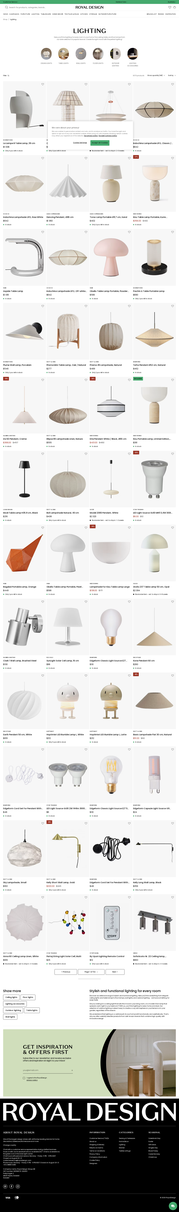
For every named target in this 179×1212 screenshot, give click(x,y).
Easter (150, 1141)
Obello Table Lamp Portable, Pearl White (64, 587)
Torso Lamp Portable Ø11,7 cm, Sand (108, 217)
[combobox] (172, 2)
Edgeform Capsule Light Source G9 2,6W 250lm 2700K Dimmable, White (151, 808)
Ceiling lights (46, 63)
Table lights (64, 63)
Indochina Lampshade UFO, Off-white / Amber (67, 291)
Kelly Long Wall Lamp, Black (147, 882)
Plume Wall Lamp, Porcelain (17, 365)
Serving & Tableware (127, 1138)
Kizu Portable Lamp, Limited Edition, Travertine (151, 439)
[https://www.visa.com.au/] (7, 1197)
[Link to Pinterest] (5, 1186)
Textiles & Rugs (125, 1151)
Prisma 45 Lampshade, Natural (106, 365)
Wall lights (81, 63)
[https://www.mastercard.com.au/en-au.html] (16, 1197)
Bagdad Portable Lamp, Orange (19, 587)
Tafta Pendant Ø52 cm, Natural (149, 365)
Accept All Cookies (100, 143)
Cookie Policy (95, 1160)
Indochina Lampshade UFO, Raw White (23, 217)
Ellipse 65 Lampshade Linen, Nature (65, 439)
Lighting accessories (132, 64)
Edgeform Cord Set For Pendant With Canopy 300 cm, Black (109, 882)
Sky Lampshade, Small (14, 882)
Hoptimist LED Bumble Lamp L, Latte (108, 735)
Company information (98, 1157)
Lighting (122, 1144)
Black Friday (153, 1151)
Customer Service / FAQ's (99, 1138)
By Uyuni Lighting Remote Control (107, 956)
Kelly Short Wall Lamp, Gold (61, 882)
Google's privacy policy (108, 136)
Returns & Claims (96, 1148)
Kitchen (122, 1148)
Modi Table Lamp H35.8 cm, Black (20, 513)
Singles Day (153, 1148)
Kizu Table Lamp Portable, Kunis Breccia (149, 217)
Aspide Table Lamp (13, 291)
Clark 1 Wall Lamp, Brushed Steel (19, 661)
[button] (172, 2)
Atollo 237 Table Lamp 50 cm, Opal (151, 587)
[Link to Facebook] (11, 1186)
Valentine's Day (154, 1138)
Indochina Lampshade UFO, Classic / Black (152, 143)
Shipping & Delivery (97, 1144)
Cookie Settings (80, 143)
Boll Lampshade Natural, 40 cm (63, 513)
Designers (93, 1163)
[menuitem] (5, 14)
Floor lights (98, 63)
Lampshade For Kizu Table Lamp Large (109, 587)
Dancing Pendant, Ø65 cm (60, 217)
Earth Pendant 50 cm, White (17, 735)
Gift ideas (152, 1144)
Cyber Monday (154, 1154)
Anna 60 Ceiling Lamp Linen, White (21, 956)
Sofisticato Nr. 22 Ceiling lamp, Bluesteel (149, 956)
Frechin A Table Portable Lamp (149, 291)
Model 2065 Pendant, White (104, 513)
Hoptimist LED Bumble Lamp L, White (65, 735)
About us (93, 1141)
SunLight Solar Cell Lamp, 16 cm (63, 661)
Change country (9, 1145)
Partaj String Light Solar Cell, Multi (64, 956)
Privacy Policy (95, 1154)
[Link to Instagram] (18, 1186)
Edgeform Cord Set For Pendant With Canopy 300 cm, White (22, 808)
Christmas (152, 1157)
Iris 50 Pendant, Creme (14, 439)
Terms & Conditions (97, 1151)
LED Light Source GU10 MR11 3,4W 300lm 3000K (153, 513)
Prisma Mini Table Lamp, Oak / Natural (66, 365)
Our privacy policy (91, 136)
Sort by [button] (170, 75)
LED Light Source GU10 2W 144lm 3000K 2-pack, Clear (66, 808)
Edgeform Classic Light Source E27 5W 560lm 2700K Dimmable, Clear (109, 808)
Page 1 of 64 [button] (90, 972)
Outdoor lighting (115, 64)
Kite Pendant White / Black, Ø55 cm (108, 439)
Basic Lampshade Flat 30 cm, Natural (152, 735)
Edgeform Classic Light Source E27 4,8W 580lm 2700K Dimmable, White (108, 661)
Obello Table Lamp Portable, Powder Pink (109, 291)
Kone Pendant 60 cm (144, 661)
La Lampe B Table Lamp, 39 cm (19, 143)
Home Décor (123, 1141)
